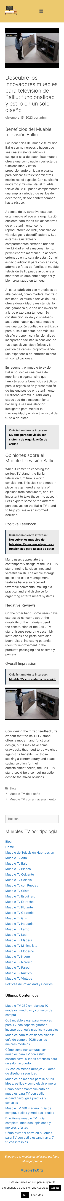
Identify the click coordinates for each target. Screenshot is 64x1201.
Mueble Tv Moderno (19, 951)
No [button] (24, 1195)
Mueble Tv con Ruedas (21, 885)
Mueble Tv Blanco (18, 869)
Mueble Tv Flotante (19, 907)
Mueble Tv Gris (16, 918)
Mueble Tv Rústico (18, 973)
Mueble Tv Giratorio (19, 913)
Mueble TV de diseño (24, 794)
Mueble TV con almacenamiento (32, 799)
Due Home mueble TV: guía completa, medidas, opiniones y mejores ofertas (28, 1123)
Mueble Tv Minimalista (21, 945)
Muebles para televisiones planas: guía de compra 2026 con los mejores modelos (29, 1039)
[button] (41, 11)
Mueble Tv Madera (18, 940)
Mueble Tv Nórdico (18, 962)
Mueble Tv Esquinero (20, 896)
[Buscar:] (32, 819)
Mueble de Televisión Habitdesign (29, 852)
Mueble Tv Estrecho (19, 902)
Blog (12, 788)
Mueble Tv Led (16, 934)
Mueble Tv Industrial (19, 924)
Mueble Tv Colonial (19, 880)
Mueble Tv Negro (17, 956)
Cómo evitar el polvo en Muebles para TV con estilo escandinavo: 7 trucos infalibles (29, 1137)
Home (9, 847)
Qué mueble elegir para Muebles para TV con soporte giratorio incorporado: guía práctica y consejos (31, 1025)
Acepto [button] (55, 1187)
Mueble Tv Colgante (19, 874)
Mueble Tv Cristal (17, 891)
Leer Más (37, 1195)
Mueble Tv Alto (16, 858)
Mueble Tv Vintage (18, 978)
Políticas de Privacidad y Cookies (29, 984)
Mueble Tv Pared (17, 967)
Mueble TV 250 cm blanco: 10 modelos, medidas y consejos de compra (28, 1010)
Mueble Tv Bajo (16, 863)
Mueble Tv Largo (17, 929)
